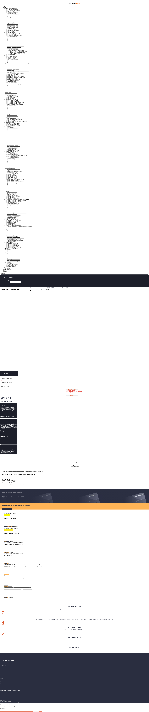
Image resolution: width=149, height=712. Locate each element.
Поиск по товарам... (5, 281)
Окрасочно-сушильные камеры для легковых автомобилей (22, 287)
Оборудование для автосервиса (6, 287)
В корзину (72, 395)
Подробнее (16, 526)
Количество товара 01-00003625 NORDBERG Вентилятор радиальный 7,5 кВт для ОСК (74, 391)
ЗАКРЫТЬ (3, 708)
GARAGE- (74, 3)
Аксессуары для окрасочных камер (39, 287)
